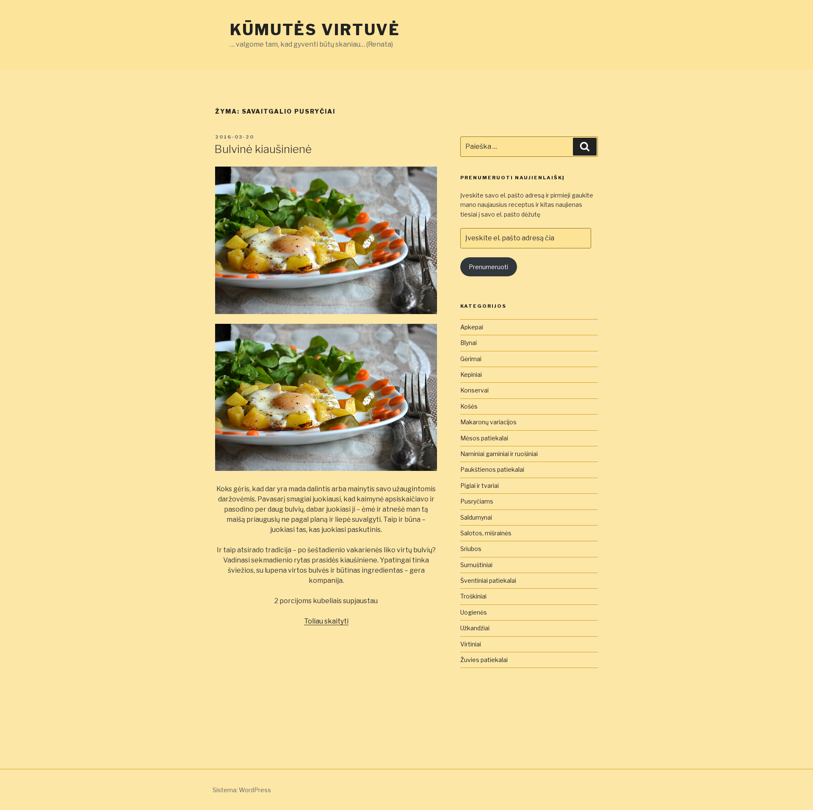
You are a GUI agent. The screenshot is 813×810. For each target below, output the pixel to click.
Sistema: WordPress (242, 789)
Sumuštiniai (476, 564)
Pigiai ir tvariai (479, 485)
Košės (469, 406)
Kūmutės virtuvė (315, 29)
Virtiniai (470, 644)
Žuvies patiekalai (484, 659)
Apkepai (471, 327)
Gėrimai (470, 358)
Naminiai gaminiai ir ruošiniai (499, 453)
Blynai (468, 342)
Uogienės (473, 612)
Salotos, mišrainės (486, 533)
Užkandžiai (474, 628)
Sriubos (470, 548)
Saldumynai (476, 517)
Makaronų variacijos (488, 422)
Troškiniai (473, 596)
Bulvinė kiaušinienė (263, 149)
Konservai (474, 390)
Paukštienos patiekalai (492, 469)
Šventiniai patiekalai (488, 580)
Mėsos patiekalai (484, 438)
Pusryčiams (476, 501)
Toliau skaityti (326, 621)
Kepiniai (471, 374)
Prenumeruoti (488, 266)
